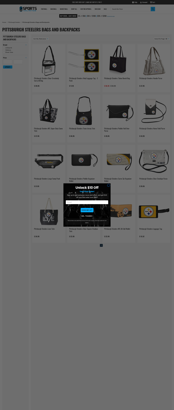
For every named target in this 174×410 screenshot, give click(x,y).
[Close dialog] (108, 185)
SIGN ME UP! (87, 210)
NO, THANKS (87, 216)
